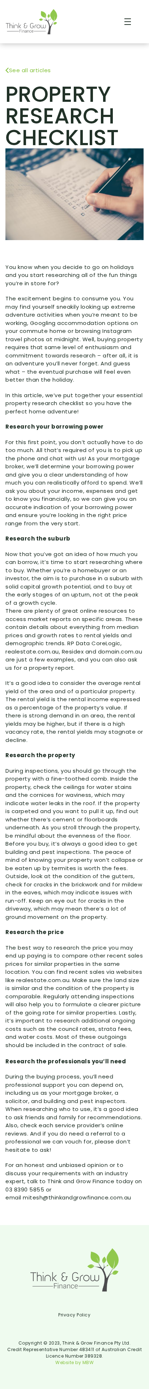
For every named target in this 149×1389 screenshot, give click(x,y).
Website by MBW (74, 1362)
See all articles (30, 70)
